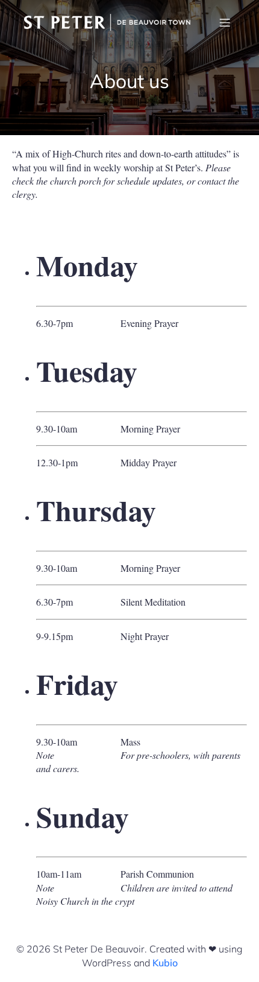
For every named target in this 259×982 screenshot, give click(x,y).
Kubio (165, 963)
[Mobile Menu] (224, 22)
